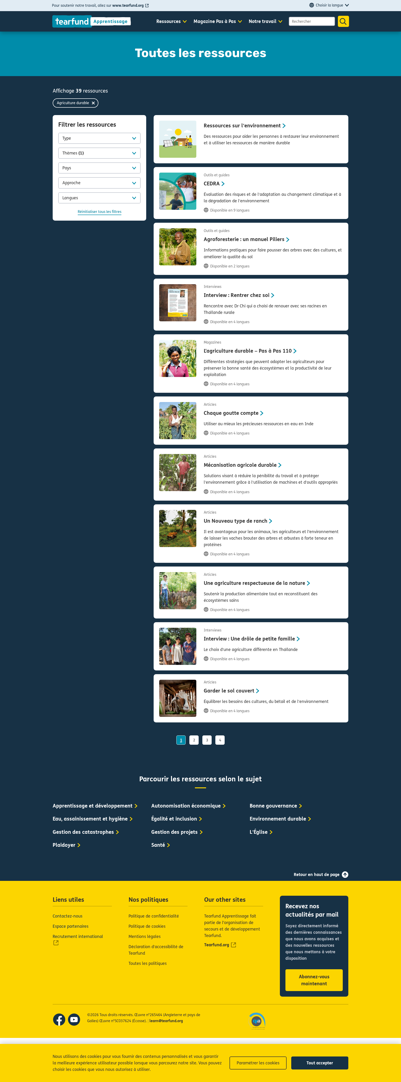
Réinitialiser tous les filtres (99, 211)
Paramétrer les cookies (258, 1063)
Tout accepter (320, 1063)
